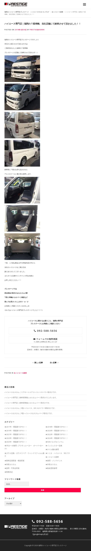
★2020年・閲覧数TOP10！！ (57, 430)
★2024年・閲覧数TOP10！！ (57, 438)
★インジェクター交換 (54, 445)
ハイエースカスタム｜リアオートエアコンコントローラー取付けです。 (31, 392)
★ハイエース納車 (20, 373)
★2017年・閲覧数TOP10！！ (16, 427)
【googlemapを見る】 (40, 534)
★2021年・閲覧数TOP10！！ (16, 434)
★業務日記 (9, 472)
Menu (84, 4)
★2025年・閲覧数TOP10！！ (16, 442)
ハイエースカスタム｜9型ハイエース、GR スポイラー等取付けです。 (30, 408)
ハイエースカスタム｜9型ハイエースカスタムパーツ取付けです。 (29, 413)
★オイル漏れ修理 (52, 449)
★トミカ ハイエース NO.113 (58, 453)
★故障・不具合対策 (12, 468)
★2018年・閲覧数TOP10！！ (57, 427)
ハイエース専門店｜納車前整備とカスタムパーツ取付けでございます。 (31, 397)
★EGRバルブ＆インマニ (55, 442)
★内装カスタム (10, 464)
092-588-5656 (46, 330)
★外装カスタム (51, 464)
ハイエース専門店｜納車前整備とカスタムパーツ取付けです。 (28, 403)
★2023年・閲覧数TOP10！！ (16, 438)
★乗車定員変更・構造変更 (14, 460)
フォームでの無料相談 (46, 340)
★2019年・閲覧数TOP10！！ (16, 430)
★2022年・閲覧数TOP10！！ (57, 434)
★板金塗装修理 (51, 468)
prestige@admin (37, 30)
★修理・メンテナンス (54, 460)
